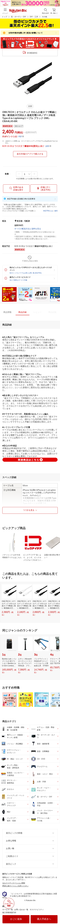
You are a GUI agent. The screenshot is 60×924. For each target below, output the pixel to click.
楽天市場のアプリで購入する (30, 154)
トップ (4, 17)
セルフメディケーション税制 (13, 883)
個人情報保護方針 (9, 912)
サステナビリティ (37, 910)
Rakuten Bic (18, 11)
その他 (44, 17)
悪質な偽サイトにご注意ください (15, 886)
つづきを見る (28, 510)
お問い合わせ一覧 (21, 910)
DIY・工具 (34, 17)
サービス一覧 (7, 910)
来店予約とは (48, 211)
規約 (56, 211)
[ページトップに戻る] (55, 914)
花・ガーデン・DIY (18, 17)
